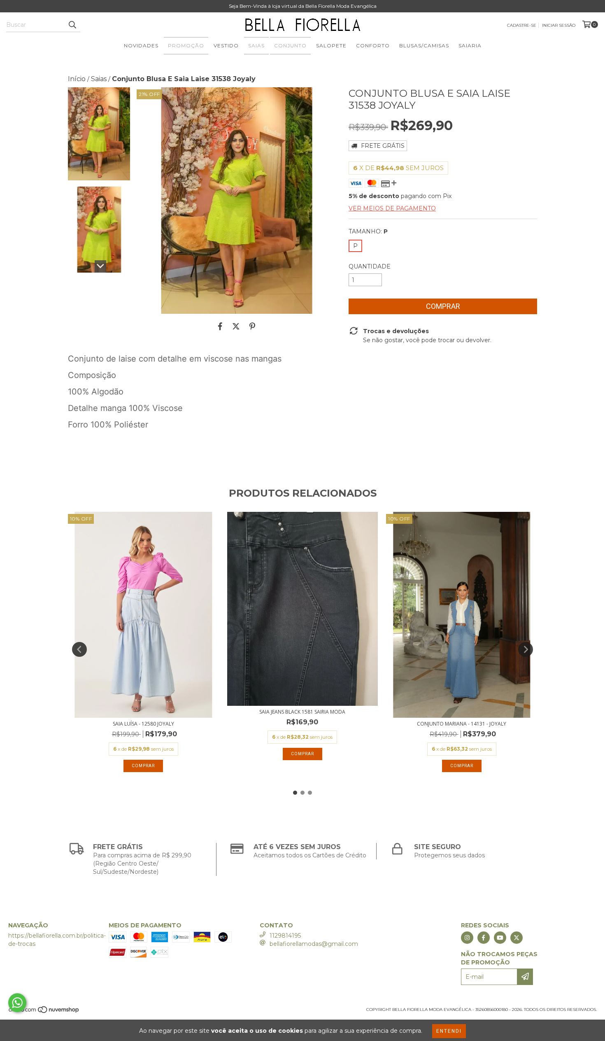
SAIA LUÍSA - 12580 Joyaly (143, 723)
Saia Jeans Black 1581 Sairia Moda (302, 711)
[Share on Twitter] (236, 326)
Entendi (449, 1031)
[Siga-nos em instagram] (467, 937)
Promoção (186, 45)
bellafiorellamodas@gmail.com (314, 944)
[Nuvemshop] (44, 1012)
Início (77, 79)
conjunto (290, 45)
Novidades (141, 45)
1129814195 (285, 935)
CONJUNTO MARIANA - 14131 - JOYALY (461, 723)
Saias (256, 45)
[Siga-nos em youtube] (500, 937)
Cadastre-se (521, 25)
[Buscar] (72, 24)
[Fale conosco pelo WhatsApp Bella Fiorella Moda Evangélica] (17, 1002)
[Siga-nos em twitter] (516, 937)
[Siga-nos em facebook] (483, 937)
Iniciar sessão (558, 25)
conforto (373, 45)
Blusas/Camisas (424, 45)
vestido (226, 45)
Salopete (331, 45)
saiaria (470, 45)
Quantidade (370, 266)
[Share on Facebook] (220, 326)
